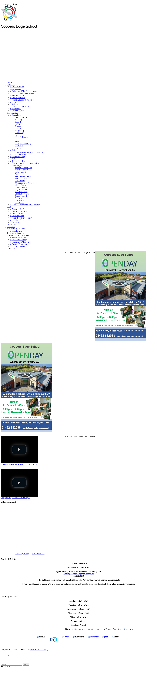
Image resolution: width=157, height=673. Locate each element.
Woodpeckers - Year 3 (24, 183)
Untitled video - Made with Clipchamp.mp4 (19, 464)
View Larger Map (22, 554)
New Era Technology (39, 650)
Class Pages (16, 165)
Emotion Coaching (19, 240)
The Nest (19, 198)
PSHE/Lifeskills (21, 137)
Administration (17, 216)
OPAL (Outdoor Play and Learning (25, 205)
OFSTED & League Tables (22, 93)
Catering (15, 222)
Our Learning (12, 113)
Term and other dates (16, 233)
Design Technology (23, 144)
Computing (19, 133)
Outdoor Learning (19, 154)
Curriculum (16, 115)
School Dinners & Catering (22, 100)
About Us (11, 85)
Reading (18, 119)
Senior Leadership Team (21, 218)
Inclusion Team (17, 220)
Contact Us (11, 248)
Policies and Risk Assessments (24, 91)
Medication (16, 109)
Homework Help (18, 157)
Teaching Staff (17, 209)
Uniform (14, 104)
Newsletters (16, 231)
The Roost (19, 203)
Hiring (13, 102)
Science (18, 126)
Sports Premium (18, 98)
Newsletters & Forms (16, 229)
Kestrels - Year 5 (22, 192)
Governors (11, 224)
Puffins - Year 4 (21, 187)
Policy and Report (19, 237)
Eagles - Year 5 (21, 189)
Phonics (18, 148)
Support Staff (17, 213)
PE (16, 135)
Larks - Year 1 (20, 172)
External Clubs (17, 111)
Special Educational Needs (18, 235)
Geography (19, 130)
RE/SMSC (19, 146)
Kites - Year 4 (20, 185)
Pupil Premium (17, 95)
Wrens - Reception (23, 170)
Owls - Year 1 (20, 174)
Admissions (16, 89)
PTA (13, 159)
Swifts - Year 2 (21, 178)
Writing (18, 122)
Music (17, 141)
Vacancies (11, 227)
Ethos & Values (17, 87)
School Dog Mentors (20, 242)
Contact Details (18, 246)
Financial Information (20, 106)
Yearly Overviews (22, 117)
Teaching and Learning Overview (25, 163)
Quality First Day (18, 161)
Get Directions (38, 554)
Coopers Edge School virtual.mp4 (15, 498)
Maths (17, 124)
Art (16, 139)
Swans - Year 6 (21, 196)
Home (9, 82)
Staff (9, 207)
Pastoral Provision (19, 244)
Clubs (13, 150)
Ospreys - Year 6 (22, 194)
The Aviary (19, 200)
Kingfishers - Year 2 (23, 176)
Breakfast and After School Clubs (29, 152)
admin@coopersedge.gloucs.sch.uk (79, 574)
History (18, 128)
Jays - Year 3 (20, 181)
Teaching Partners (19, 211)
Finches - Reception (23, 168)
